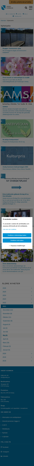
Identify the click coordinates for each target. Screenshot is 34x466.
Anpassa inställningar (18, 245)
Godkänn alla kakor (17, 240)
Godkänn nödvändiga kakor (17, 235)
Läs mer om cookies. (10, 229)
